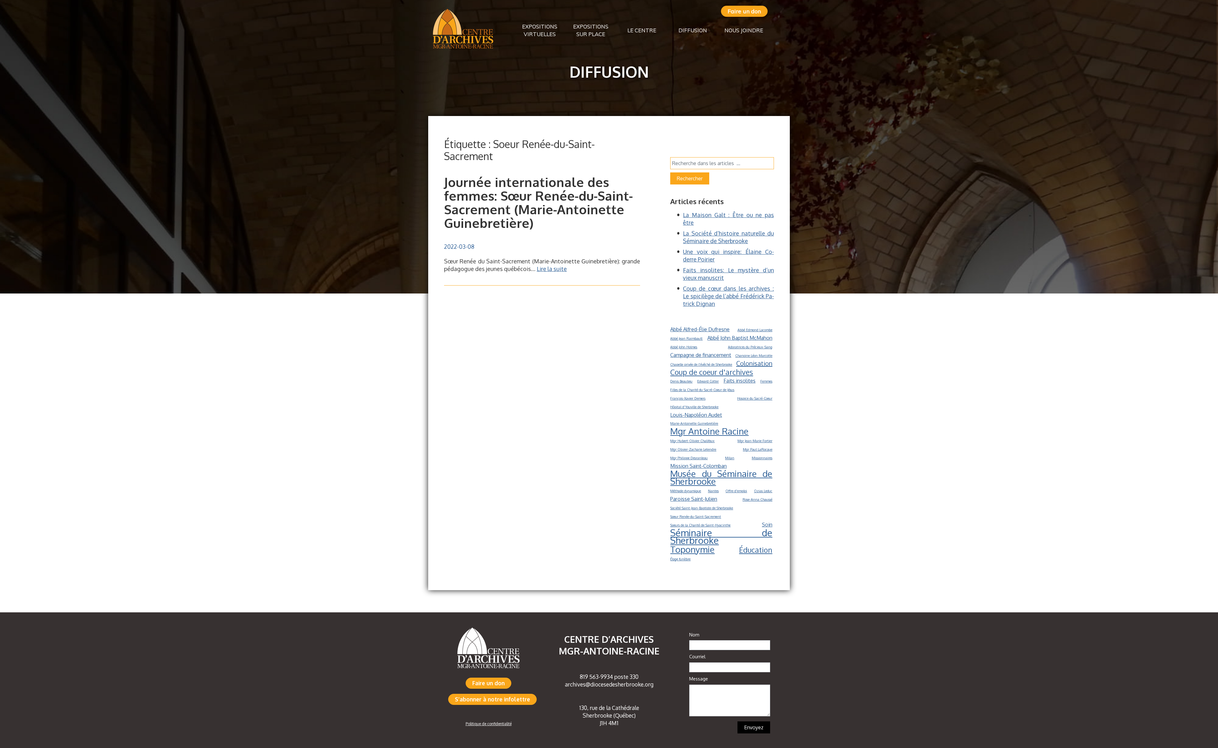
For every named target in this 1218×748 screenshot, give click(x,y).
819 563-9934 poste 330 (609, 676)
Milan (729, 458)
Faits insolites (740, 380)
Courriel (697, 656)
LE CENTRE (641, 30)
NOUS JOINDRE (743, 30)
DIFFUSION (692, 30)
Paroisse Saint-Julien (693, 498)
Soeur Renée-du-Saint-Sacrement (695, 516)
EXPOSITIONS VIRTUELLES (539, 30)
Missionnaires (762, 458)
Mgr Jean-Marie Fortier (754, 441)
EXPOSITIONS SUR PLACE (590, 30)
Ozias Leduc (763, 491)
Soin (767, 524)
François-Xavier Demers (687, 398)
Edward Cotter (708, 381)
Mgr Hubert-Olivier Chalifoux (692, 441)
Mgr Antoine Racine (709, 431)
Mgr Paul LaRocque (757, 449)
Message (698, 678)
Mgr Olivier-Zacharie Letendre (693, 449)
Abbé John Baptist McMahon (739, 337)
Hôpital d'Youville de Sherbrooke (694, 407)
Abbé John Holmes (683, 347)
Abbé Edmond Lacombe (754, 330)
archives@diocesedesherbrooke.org (609, 684)
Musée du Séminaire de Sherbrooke (721, 477)
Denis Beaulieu (681, 381)
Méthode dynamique (685, 491)
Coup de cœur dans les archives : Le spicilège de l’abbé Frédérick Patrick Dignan (728, 296)
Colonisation (754, 363)
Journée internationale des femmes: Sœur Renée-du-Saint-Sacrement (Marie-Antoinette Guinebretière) (538, 202)
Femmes (766, 381)
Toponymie (692, 549)
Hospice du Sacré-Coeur (754, 398)
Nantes (713, 491)
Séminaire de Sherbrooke (721, 536)
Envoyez (753, 727)
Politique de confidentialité (489, 723)
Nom (694, 634)
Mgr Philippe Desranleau (689, 458)
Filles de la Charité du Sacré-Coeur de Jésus (702, 390)
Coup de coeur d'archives (711, 372)
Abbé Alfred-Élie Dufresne (700, 329)
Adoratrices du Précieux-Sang (750, 347)
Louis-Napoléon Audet (696, 414)
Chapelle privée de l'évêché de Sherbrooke (701, 364)
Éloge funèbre (680, 559)
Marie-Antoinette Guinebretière (694, 423)
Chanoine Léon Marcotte (753, 355)
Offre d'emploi (736, 491)
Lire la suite (552, 268)
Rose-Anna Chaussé (757, 499)
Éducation (755, 550)
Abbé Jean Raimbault (686, 338)
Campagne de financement (700, 354)
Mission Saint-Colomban (698, 465)
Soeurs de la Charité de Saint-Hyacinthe (700, 525)
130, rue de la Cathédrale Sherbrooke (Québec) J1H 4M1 (609, 715)
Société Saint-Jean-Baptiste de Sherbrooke (701, 508)
